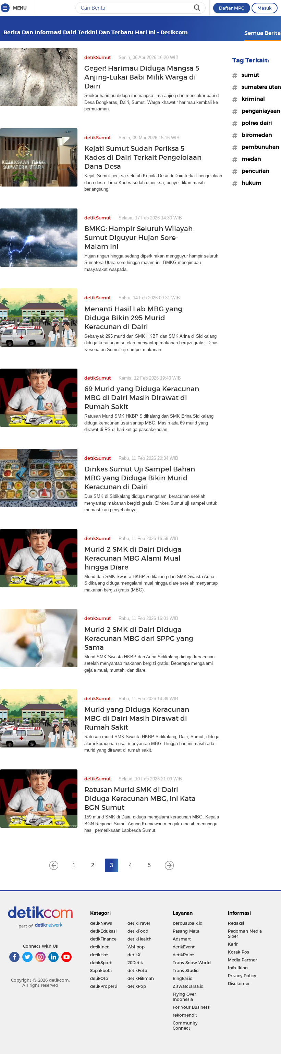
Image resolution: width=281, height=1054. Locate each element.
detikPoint (183, 954)
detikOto (99, 978)
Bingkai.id (183, 978)
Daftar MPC (231, 8)
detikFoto (137, 970)
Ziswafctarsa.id (188, 986)
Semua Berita (262, 32)
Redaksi (236, 923)
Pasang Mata (186, 931)
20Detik (135, 962)
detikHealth (139, 939)
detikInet (99, 946)
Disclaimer (239, 983)
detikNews (101, 923)
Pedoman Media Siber (245, 934)
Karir (233, 944)
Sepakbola (101, 970)
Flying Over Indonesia (184, 997)
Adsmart (182, 939)
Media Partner (242, 959)
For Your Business (191, 1007)
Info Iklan (238, 967)
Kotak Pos (238, 952)
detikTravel (138, 923)
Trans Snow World (192, 962)
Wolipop (136, 946)
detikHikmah (140, 978)
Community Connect (185, 1025)
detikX (133, 954)
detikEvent (184, 946)
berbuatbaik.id (188, 923)
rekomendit (185, 1015)
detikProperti (103, 986)
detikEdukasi (103, 931)
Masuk (264, 8)
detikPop (136, 986)
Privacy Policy (242, 975)
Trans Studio (186, 970)
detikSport (101, 962)
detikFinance (103, 939)
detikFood (137, 931)
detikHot (99, 954)
